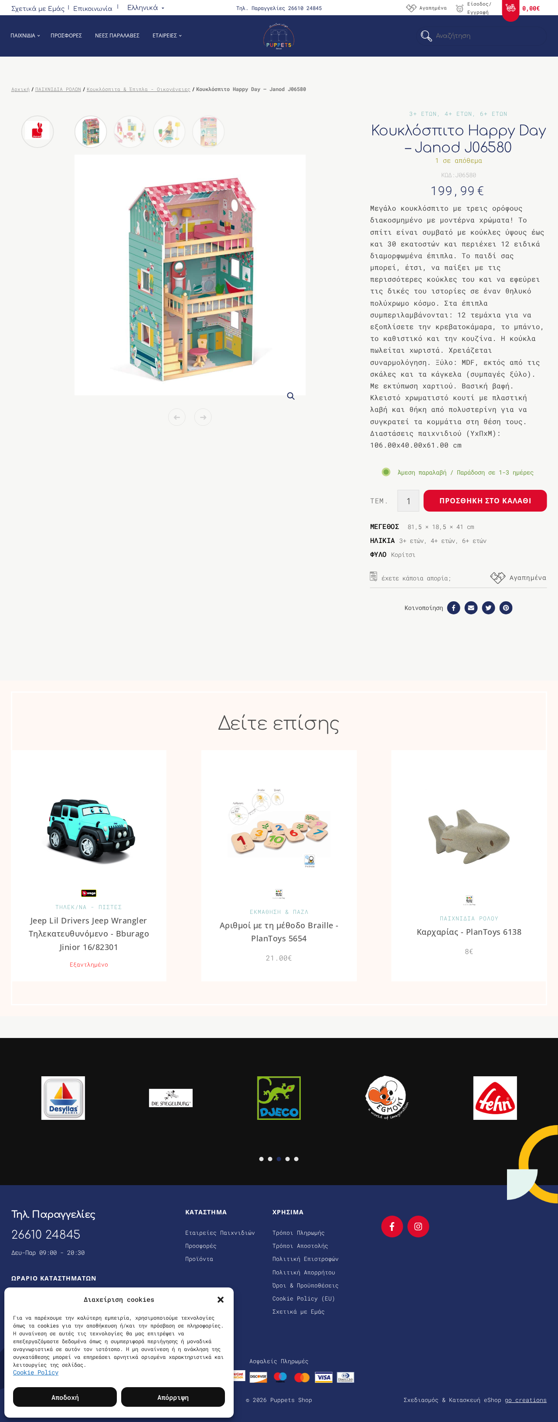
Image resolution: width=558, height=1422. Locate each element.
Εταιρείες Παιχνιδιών (220, 1233)
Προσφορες (66, 35)
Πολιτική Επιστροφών (305, 1259)
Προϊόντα (199, 1259)
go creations (526, 1400)
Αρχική (20, 89)
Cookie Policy (35, 1372)
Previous (177, 417)
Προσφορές (201, 1246)
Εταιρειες (165, 35)
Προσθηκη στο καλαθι (485, 500)
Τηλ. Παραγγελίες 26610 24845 (279, 7)
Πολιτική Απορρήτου (303, 1272)
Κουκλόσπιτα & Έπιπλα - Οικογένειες (139, 89)
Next (203, 417)
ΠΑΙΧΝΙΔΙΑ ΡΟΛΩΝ (58, 89)
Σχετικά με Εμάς (38, 9)
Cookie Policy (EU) (303, 1298)
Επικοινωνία (92, 9)
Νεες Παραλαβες (117, 35)
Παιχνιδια (22, 35)
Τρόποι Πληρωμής (298, 1233)
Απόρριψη (173, 1397)
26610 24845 (45, 1235)
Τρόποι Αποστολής (300, 1246)
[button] (220, 1299)
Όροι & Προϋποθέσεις (305, 1285)
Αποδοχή (65, 1397)
